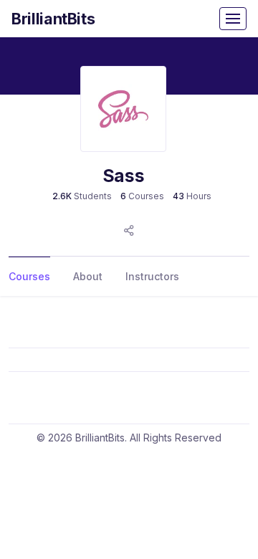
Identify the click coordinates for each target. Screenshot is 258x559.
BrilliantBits (53, 18)
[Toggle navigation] (233, 18)
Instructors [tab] (152, 276)
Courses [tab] (29, 276)
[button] (129, 230)
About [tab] (87, 276)
